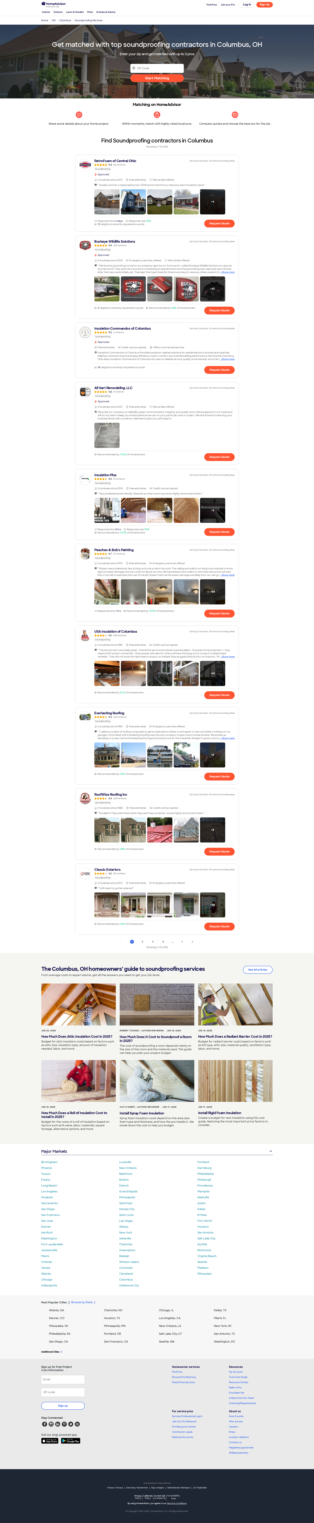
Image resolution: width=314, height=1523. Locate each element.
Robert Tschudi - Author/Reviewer (142, 1030)
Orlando (46, 1262)
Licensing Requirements (242, 1403)
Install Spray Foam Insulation (142, 1113)
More (90, 12)
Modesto (47, 1197)
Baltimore (125, 1174)
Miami (45, 1256)
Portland (203, 1162)
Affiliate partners (238, 1452)
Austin (201, 1203)
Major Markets (54, 1151)
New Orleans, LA (170, 1326)
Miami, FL (220, 1318)
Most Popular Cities (54, 1302)
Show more (228, 272)
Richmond (204, 1250)
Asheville (125, 1238)
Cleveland (126, 1273)
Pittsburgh (204, 1179)
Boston (124, 1179)
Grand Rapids (128, 1191)
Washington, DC (224, 1341)
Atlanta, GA (56, 1310)
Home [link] (44, 20)
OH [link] (53, 20)
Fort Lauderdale (52, 1244)
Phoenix (46, 1168)
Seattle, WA (166, 1341)
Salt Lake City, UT (170, 1334)
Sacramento (49, 1203)
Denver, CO (56, 1318)
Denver (46, 1226)
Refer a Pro (235, 1387)
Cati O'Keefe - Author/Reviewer (139, 1107)
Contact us (235, 1442)
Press (232, 1431)
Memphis (203, 1191)
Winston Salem (129, 1262)
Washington (49, 1238)
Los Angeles (49, 1191)
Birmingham (49, 1162)
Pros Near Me (236, 1392)
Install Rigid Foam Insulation (219, 1113)
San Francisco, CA (116, 1341)
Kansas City (127, 1209)
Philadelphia (205, 1174)
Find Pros (177, 1371)
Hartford (46, 1232)
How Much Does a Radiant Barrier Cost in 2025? (235, 1037)
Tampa (45, 1268)
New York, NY (223, 1326)
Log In (247, 4)
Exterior (58, 12)
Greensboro (127, 1250)
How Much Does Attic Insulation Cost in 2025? (76, 1037)
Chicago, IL (166, 1310)
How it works (236, 1416)
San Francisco (50, 1215)
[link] (157, 165)
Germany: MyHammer (137, 1487)
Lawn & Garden (75, 12)
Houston (203, 1226)
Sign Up (265, 4)
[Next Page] (192, 942)
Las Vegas (126, 1221)
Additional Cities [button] (50, 1351)
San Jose (47, 1221)
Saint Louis (126, 1215)
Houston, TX (112, 1318)
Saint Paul (125, 1203)
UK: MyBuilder (200, 1487)
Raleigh (124, 1256)
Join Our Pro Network (184, 1421)
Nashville (203, 1197)
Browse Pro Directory (184, 1377)
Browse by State (82, 1302)
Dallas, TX (220, 1310)
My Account (236, 1371)
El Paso (202, 1215)
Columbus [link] (65, 20)
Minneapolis (127, 1197)
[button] (107, 201)
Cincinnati (126, 1268)
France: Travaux (115, 1487)
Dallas (201, 1209)
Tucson (46, 1174)
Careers (233, 1426)
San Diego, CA (58, 1341)
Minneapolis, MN (114, 1326)
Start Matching (157, 78)
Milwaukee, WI (58, 1326)
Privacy (138, 1497)
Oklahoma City (129, 1285)
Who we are (236, 1421)
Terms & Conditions (177, 1503)
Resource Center (238, 1382)
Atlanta (46, 1273)
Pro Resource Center (184, 1426)
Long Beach (49, 1185)
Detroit (124, 1185)
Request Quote (219, 223)
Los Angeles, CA (170, 1318)
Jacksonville (49, 1250)
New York (125, 1232)
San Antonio (205, 1232)
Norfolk (202, 1244)
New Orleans (128, 1168)
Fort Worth (204, 1221)
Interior (46, 12)
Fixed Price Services (183, 1382)
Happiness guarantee (241, 1447)
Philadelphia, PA (59, 1334)
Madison (203, 1268)
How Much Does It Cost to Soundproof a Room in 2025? (156, 1039)
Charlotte (125, 1244)
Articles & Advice (105, 12)
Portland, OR (112, 1334)
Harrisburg (204, 1168)
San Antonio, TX (224, 1334)
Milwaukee (204, 1273)
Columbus (126, 1279)
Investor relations (239, 1437)
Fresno (45, 1179)
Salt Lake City (206, 1238)
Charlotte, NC (113, 1310)
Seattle (202, 1262)
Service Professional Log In (187, 1416)
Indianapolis (49, 1285)
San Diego (48, 1209)
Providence (205, 1185)
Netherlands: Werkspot (178, 1487)
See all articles (257, 969)
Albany (123, 1226)
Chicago (46, 1279)
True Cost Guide (238, 1377)
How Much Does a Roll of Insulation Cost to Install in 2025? (74, 1115)
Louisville (125, 1162)
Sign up (63, 1405)
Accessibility (173, 1497)
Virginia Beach (207, 1256)
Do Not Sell (160, 1497)
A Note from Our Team (241, 1398)
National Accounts (182, 1437)
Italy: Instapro (157, 1487)
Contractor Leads (182, 1431)
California (147, 1497)
